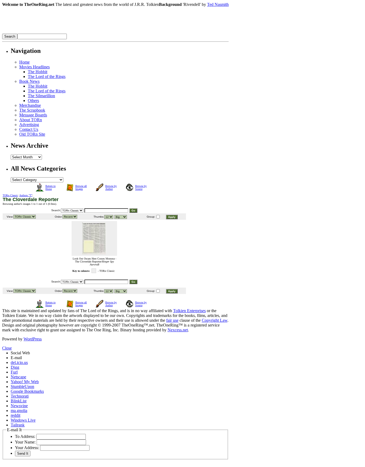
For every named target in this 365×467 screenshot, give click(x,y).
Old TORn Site (32, 134)
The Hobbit (37, 71)
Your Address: (27, 447)
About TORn (30, 119)
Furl (14, 372)
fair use (172, 320)
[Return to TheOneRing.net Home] (82, 32)
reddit (15, 415)
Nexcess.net (178, 330)
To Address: (25, 436)
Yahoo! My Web (25, 381)
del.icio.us (19, 362)
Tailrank (18, 425)
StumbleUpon (22, 386)
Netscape (18, 377)
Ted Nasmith (218, 4)
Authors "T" (25, 195)
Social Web (20, 353)
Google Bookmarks (27, 391)
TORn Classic (10, 195)
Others (33, 100)
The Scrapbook (32, 110)
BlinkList (18, 401)
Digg (15, 367)
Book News (29, 81)
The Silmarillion (41, 95)
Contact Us (28, 129)
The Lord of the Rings (46, 76)
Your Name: (25, 442)
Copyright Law (214, 320)
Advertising (29, 124)
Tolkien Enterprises (189, 310)
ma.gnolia (19, 410)
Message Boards (33, 115)
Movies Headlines (34, 67)
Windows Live (23, 420)
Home (24, 62)
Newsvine (19, 405)
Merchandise (30, 105)
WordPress (33, 339)
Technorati (20, 396)
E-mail (16, 357)
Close (7, 348)
